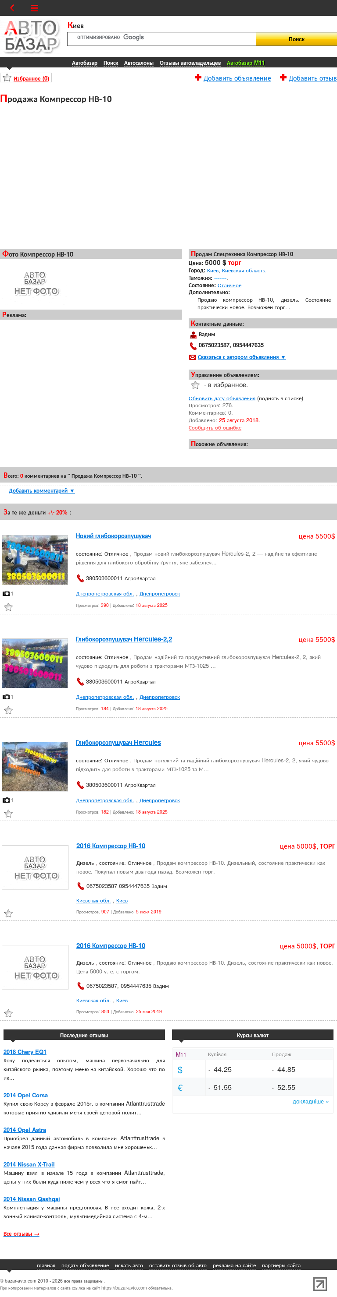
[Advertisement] (91, 175)
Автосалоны (139, 62)
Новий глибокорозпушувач (113, 535)
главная (46, 1265)
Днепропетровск (160, 593)
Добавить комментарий (42, 490)
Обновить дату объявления (222, 398)
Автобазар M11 (246, 62)
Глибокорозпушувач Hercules (118, 742)
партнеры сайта (281, 1265)
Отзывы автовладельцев (190, 62)
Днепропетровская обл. (105, 593)
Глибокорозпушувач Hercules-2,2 (124, 639)
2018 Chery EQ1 (25, 1051)
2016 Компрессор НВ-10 (110, 845)
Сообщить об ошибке (215, 427)
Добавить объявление (237, 77)
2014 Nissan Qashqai (32, 1199)
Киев (213, 270)
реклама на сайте (234, 1265)
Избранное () (31, 78)
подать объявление (85, 1265)
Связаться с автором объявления (242, 356)
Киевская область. (244, 270)
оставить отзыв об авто (178, 1265)
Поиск (111, 62)
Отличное (229, 285)
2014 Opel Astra (25, 1129)
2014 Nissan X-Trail (29, 1164)
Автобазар (84, 62)
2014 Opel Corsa (26, 1095)
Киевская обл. (93, 900)
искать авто (129, 1265)
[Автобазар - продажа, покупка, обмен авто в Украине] (30, 53)
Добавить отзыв (313, 77)
